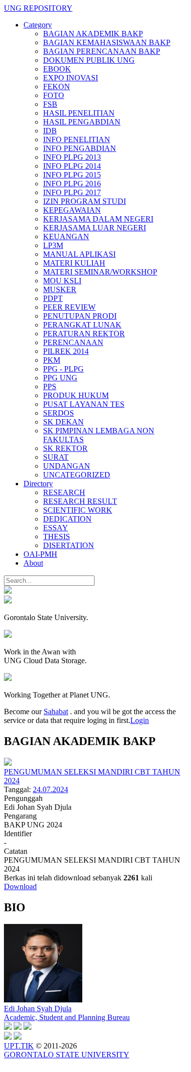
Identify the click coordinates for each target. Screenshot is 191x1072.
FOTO (53, 95)
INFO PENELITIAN (76, 139)
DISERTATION (68, 545)
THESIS (56, 536)
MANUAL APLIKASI (79, 254)
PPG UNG (60, 378)
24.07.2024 (50, 789)
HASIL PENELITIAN (79, 113)
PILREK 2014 (66, 351)
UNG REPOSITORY (38, 8)
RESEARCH (64, 492)
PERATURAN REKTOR (84, 333)
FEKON (56, 86)
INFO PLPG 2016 (72, 183)
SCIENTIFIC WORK (77, 510)
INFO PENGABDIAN (79, 148)
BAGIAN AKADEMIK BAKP (93, 33)
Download (20, 886)
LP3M (53, 245)
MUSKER (59, 289)
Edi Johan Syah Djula (38, 1008)
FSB (50, 104)
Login (139, 720)
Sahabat (56, 711)
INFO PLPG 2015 (72, 175)
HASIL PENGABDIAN (81, 122)
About (33, 563)
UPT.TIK (19, 1046)
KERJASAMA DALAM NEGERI (98, 219)
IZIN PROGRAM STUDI (84, 201)
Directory (38, 483)
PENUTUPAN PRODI (80, 316)
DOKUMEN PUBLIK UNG (89, 60)
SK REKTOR (65, 448)
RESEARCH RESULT (80, 501)
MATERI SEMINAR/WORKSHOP (100, 272)
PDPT (53, 298)
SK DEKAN (63, 422)
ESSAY (55, 528)
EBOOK (57, 69)
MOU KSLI (62, 280)
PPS (49, 386)
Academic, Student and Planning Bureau (67, 1017)
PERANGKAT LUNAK (82, 325)
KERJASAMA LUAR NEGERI (94, 228)
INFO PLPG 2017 (72, 192)
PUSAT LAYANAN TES (83, 404)
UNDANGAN (66, 466)
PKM (51, 360)
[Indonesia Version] (8, 591)
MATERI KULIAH (74, 263)
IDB (50, 130)
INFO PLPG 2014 (72, 166)
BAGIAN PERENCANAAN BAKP (101, 51)
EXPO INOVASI (70, 78)
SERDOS (58, 413)
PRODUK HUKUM (76, 395)
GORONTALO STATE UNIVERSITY (66, 1054)
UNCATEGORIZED (76, 475)
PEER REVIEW (69, 307)
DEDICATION (67, 519)
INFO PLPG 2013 (72, 157)
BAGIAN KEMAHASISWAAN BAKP (106, 42)
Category (38, 25)
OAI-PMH (40, 554)
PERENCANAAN (73, 342)
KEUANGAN (66, 236)
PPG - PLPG (63, 369)
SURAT (56, 457)
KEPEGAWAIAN (72, 210)
